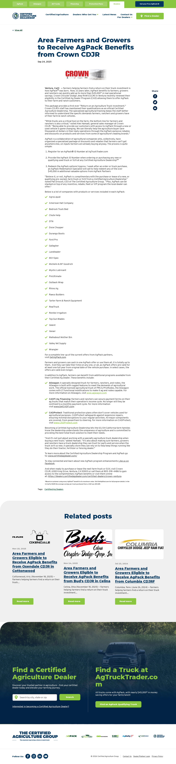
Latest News (109, 14)
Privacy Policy (157, 756)
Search (70, 697)
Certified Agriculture (57, 14)
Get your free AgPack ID (149, 4)
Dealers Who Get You (84, 14)
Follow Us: (18, 757)
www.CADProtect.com (65, 422)
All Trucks (56, 4)
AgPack (20, 4)
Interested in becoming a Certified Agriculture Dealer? (40, 706)
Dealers (117, 4)
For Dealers (123, 17)
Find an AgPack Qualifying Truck (118, 704)
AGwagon (37, 4)
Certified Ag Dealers (54, 489)
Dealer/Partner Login (141, 756)
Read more (23, 601)
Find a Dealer (151, 16)
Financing (75, 4)
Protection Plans (96, 4)
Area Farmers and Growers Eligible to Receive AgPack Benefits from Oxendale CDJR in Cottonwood (34, 562)
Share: (155, 91)
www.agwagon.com (97, 393)
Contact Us (126, 14)
